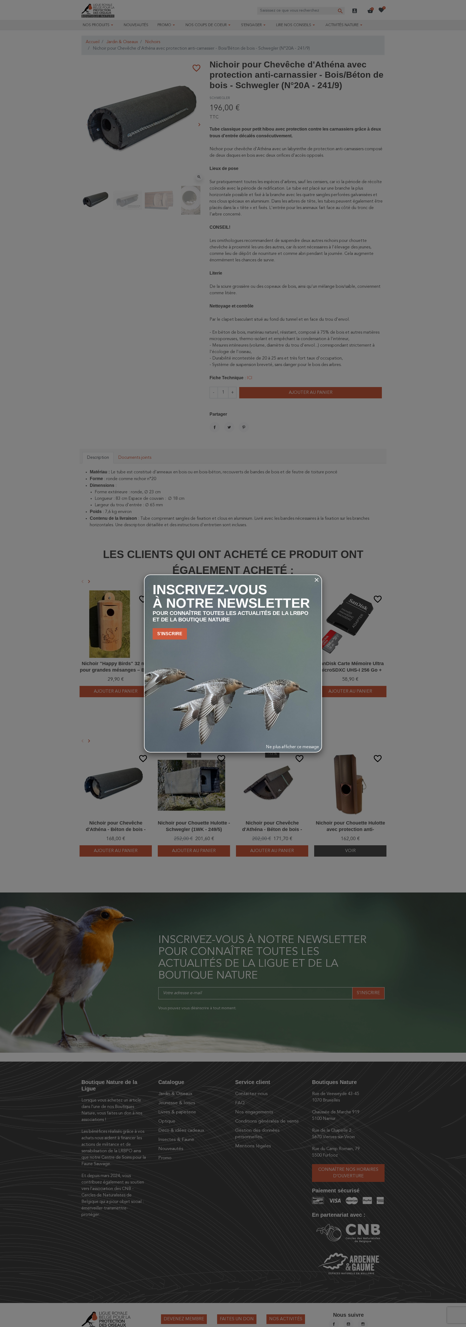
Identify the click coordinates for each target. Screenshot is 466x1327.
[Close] (316, 580)
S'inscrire (169, 633)
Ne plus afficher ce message (292, 747)
